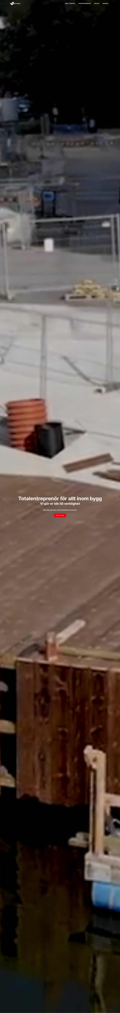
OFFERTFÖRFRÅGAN (84, 3)
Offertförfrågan (60, 515)
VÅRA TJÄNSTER (70, 3)
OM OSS (96, 3)
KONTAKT (105, 3)
